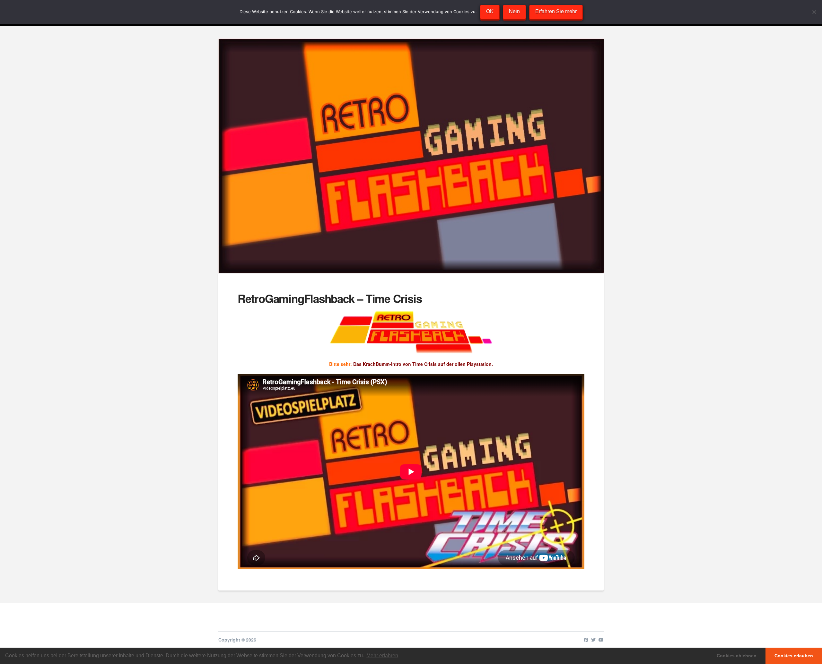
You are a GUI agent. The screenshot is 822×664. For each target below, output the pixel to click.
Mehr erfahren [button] (382, 655)
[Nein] (814, 12)
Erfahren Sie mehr (556, 11)
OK (490, 11)
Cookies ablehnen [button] (736, 655)
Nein (514, 11)
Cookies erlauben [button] (793, 655)
